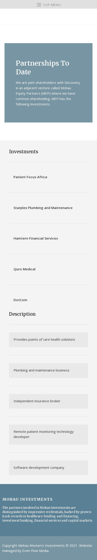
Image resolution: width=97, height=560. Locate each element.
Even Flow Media (35, 550)
